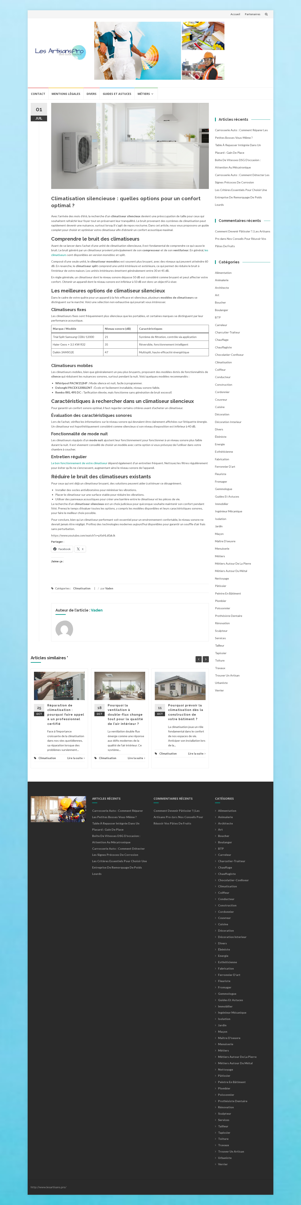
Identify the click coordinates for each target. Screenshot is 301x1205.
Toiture (220, 660)
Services (220, 638)
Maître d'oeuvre (225, 541)
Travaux (220, 668)
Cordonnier (222, 392)
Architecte (222, 287)
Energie (220, 444)
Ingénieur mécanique (228, 511)
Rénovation (222, 623)
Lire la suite (75, 758)
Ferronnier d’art (225, 466)
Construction (223, 384)
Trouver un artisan (227, 675)
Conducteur (223, 377)
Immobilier (221, 504)
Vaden (109, 588)
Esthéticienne (224, 451)
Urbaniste (221, 682)
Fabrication (222, 459)
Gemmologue (223, 489)
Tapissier (220, 653)
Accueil (235, 14)
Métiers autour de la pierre (233, 563)
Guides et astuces (117, 94)
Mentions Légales (66, 94)
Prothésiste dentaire (228, 615)
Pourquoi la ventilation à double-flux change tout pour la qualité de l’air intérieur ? (125, 715)
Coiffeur (220, 369)
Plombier (220, 600)
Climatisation (82, 588)
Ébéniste (220, 436)
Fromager (221, 481)
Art (217, 295)
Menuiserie (222, 548)
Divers (91, 94)
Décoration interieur (228, 422)
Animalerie (222, 280)
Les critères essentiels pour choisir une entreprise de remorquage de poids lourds (241, 197)
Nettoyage (222, 578)
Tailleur (219, 645)
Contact (38, 94)
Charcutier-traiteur (227, 332)
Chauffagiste (223, 347)
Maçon (219, 533)
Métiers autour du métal (231, 571)
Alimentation (223, 272)
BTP (218, 317)
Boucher (220, 302)
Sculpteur (221, 630)
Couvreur (221, 399)
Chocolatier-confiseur (229, 354)
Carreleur (221, 325)
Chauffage (222, 339)
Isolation (220, 519)
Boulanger (221, 310)
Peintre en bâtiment (228, 593)
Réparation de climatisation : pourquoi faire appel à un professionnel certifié (65, 715)
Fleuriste (220, 474)
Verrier (219, 690)
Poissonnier (222, 608)
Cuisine (220, 407)
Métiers (144, 94)
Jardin (219, 526)
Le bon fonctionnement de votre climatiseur (79, 463)
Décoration (222, 414)
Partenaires (252, 14)
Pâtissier (220, 586)
